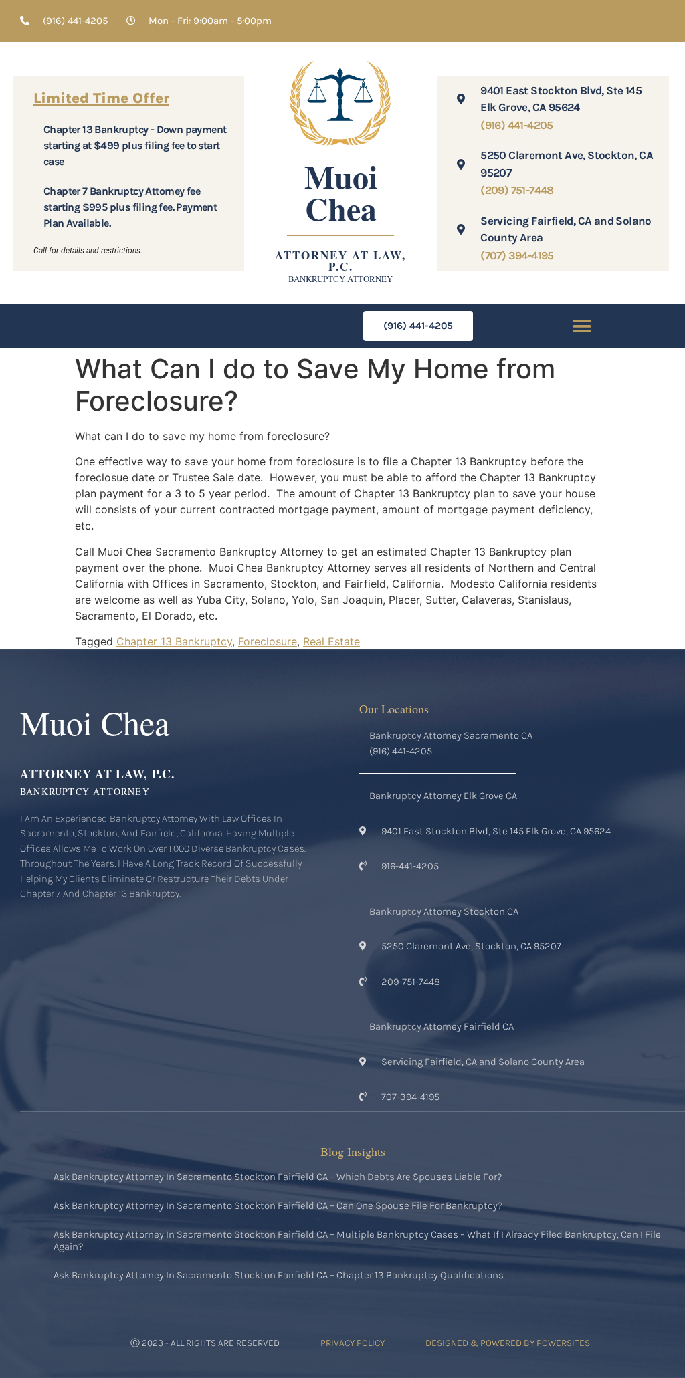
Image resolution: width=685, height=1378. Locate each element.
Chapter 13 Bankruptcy (174, 641)
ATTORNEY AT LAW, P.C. (340, 261)
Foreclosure (267, 641)
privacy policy (352, 1343)
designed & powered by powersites (507, 1343)
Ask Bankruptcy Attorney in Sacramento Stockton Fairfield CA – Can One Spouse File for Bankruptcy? (278, 1205)
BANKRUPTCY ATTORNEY (340, 279)
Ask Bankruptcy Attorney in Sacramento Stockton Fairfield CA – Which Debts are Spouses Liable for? (278, 1177)
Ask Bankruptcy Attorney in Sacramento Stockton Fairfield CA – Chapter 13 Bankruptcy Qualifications (279, 1275)
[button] (582, 326)
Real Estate (331, 641)
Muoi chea (340, 191)
